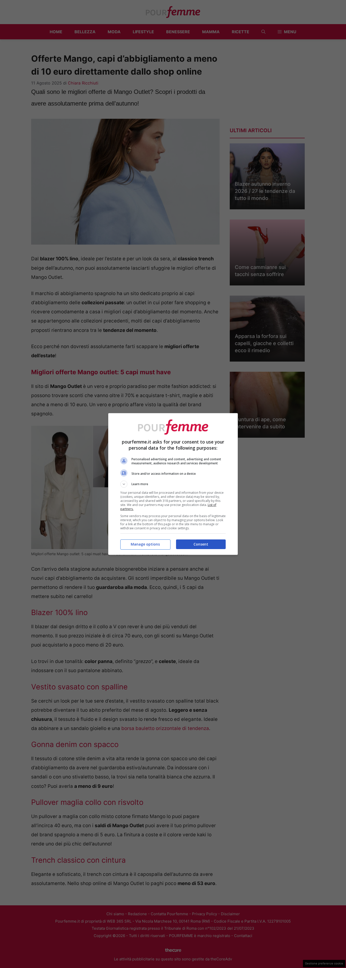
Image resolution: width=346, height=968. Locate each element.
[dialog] (173, 484)
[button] (173, 484)
